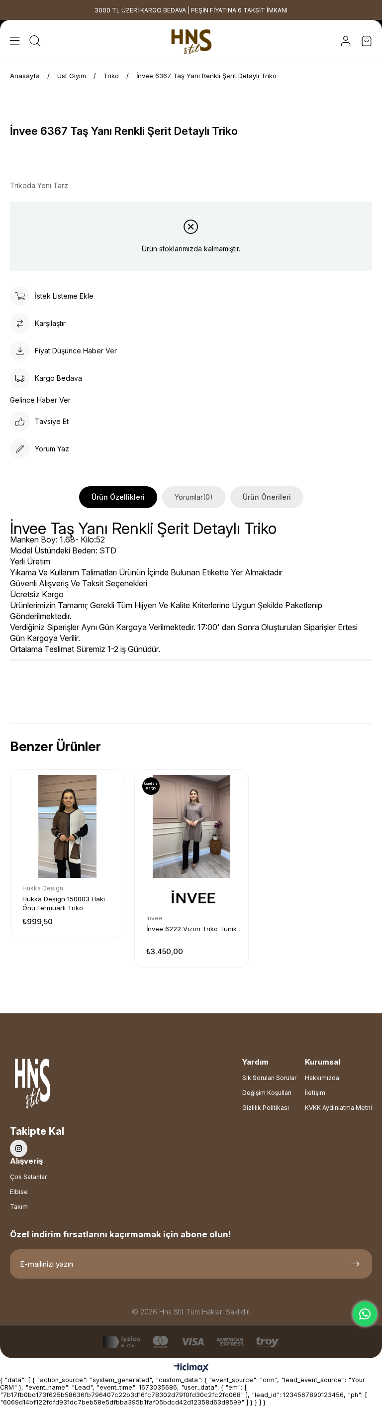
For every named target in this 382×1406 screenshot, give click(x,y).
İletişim (315, 1092)
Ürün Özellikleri (118, 497)
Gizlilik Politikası (265, 1107)
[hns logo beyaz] (59, 1086)
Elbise (19, 1191)
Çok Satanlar (28, 1177)
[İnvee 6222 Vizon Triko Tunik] (191, 826)
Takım (19, 1206)
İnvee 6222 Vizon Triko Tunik (191, 929)
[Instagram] (18, 1148)
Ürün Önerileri (267, 497)
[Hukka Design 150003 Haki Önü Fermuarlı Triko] (67, 826)
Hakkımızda (322, 1078)
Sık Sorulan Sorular (269, 1078)
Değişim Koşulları (266, 1092)
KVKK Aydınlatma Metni (338, 1107)
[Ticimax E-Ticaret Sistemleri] (191, 1368)
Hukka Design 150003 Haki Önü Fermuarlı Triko (63, 903)
